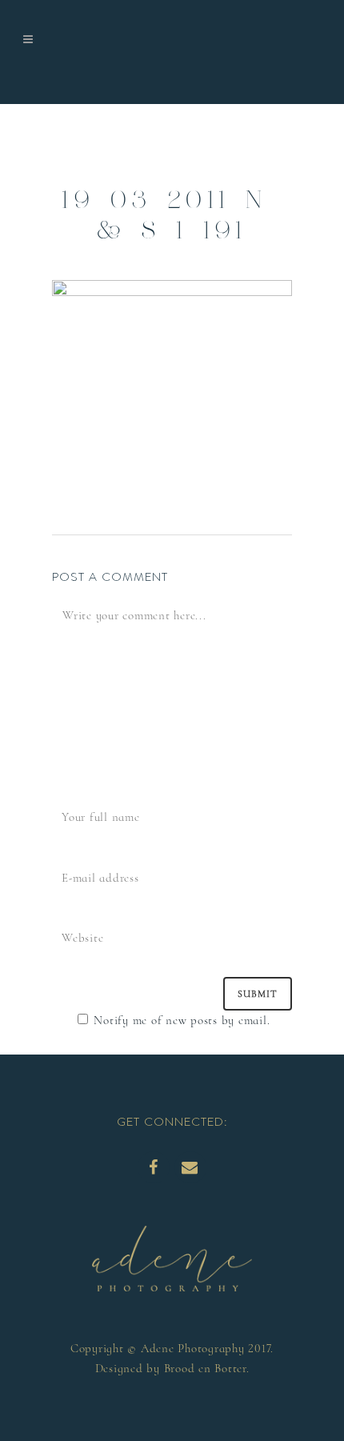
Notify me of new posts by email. (182, 1020)
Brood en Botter (205, 1368)
